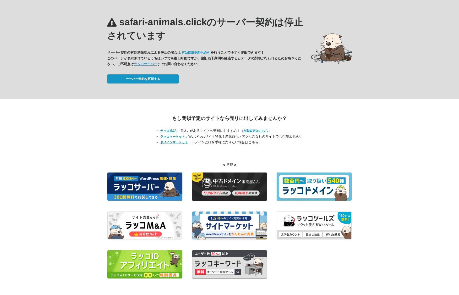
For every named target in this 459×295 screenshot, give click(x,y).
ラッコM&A (168, 131)
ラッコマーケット (172, 136)
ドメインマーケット (174, 142)
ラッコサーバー (145, 64)
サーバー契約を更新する (143, 79)
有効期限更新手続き (196, 52)
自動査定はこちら (255, 131)
